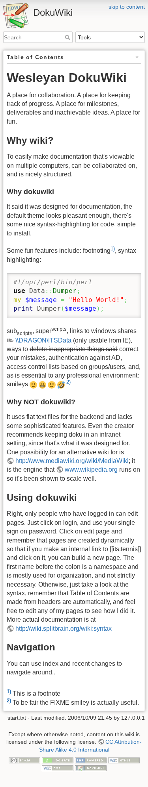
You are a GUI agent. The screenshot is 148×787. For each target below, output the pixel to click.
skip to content (127, 7)
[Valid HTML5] (124, 760)
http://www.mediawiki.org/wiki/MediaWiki (72, 460)
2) (68, 382)
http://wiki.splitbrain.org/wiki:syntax (63, 628)
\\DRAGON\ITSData (43, 340)
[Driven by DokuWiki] (91, 768)
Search (68, 37)
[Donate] (57, 760)
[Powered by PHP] (91, 760)
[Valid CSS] (57, 768)
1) (113, 249)
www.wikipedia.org (91, 469)
